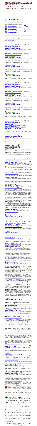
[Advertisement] (10, 14)
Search (29, 3)
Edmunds (11, 424)
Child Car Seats (22, 3)
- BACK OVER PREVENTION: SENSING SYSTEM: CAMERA (13, 136)
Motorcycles (14, 423)
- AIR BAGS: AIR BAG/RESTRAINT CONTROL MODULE (13, 128)
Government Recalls (24, 424)
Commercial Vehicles (19, 3)
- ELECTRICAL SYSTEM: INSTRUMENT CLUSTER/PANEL (13, 397)
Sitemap (26, 423)
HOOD (24, 28)
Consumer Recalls (20, 424)
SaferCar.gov (17, 424)
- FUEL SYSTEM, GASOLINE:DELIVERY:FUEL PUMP (13, 46)
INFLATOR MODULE (26, 24)
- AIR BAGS (9, 124)
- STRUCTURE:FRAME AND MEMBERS (11, 174)
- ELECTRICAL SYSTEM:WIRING (11, 157)
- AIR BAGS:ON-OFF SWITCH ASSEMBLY (11, 212)
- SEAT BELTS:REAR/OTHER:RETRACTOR (12, 23)
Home (7, 423)
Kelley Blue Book (14, 424)
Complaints (25, 3)
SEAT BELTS (25, 29)
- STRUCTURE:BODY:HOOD (10, 40)
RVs (15, 423)
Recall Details (29, 33)
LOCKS (25, 31)
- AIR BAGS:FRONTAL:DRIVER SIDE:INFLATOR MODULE (13, 160)
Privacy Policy (29, 423)
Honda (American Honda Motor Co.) (29, 4)
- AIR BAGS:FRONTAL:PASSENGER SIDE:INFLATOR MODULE (13, 162)
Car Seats (21, 423)
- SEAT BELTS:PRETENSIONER (11, 126)
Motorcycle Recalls (12, 3)
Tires (11, 423)
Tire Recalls (9, 3)
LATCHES (25, 30)
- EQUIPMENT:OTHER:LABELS (11, 209)
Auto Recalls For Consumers (29, 2)
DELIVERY (25, 25)
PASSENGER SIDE (26, 26)
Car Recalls (6, 3)
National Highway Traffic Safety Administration (15, 19)
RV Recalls (15, 3)
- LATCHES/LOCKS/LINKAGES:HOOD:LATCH (12, 145)
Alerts (31, 3)
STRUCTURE (25, 27)
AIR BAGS (25, 23)
